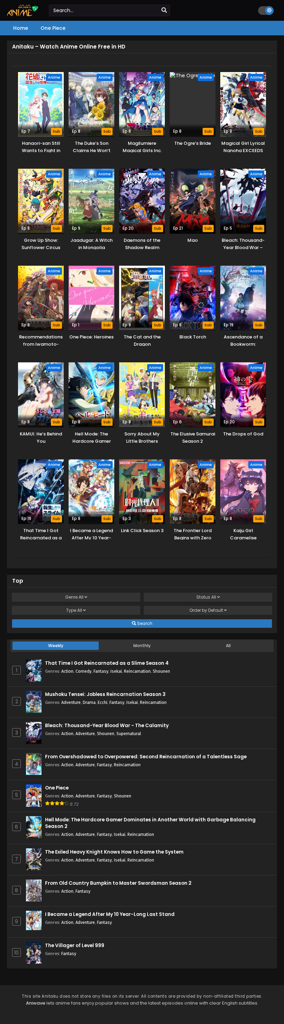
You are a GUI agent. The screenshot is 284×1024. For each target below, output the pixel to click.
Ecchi (102, 702)
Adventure (71, 702)
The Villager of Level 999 (74, 945)
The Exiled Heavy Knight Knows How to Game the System (114, 852)
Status (206, 597)
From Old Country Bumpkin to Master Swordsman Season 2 (118, 883)
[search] (164, 10)
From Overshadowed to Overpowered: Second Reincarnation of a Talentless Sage (146, 756)
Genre (74, 597)
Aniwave (35, 1003)
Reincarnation (137, 671)
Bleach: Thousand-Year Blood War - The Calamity (107, 725)
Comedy (83, 671)
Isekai (116, 671)
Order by (206, 610)
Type (74, 610)
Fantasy (101, 671)
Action (67, 671)
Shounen (161, 671)
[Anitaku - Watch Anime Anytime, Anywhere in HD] (22, 14)
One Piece (57, 788)
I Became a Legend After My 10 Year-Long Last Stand (110, 914)
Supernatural (128, 733)
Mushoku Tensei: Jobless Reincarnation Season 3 (105, 694)
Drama (89, 702)
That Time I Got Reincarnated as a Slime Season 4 (107, 663)
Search (144, 623)
